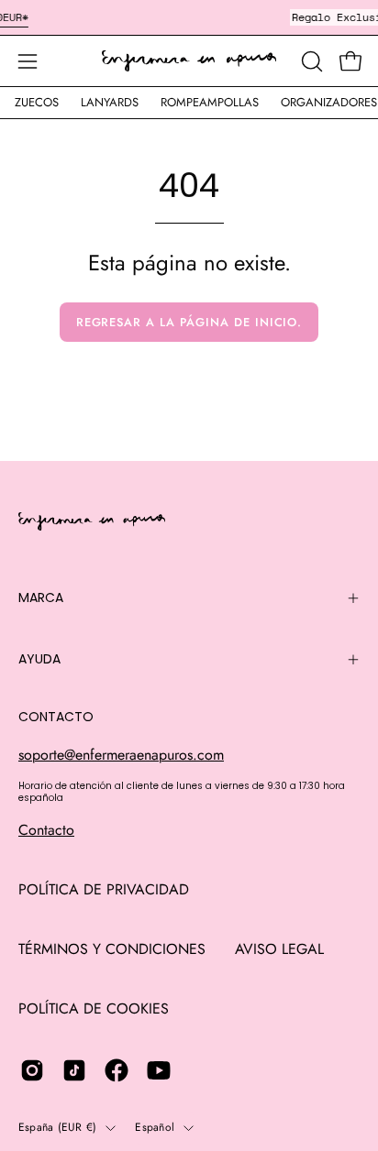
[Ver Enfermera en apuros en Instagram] (32, 1070)
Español (154, 1127)
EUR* (15, 17)
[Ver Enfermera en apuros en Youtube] (158, 1070)
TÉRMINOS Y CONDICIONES (112, 948)
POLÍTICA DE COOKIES (93, 1008)
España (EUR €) (57, 1127)
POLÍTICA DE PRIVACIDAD (103, 889)
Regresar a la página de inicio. (189, 322)
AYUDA (39, 659)
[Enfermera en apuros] (189, 61)
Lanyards (110, 102)
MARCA (40, 597)
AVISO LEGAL (279, 948)
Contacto (46, 829)
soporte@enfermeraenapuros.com (121, 754)
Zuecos (37, 102)
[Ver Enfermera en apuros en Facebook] (116, 1070)
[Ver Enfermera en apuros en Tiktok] (74, 1070)
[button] (310, 61)
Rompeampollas (210, 102)
